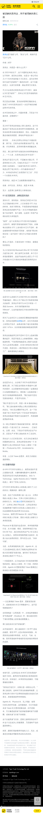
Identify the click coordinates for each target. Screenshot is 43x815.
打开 (37, 811)
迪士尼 (19, 501)
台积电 (19, 321)
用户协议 (5, 776)
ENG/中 (36, 2)
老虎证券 (14, 6)
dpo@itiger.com (14, 772)
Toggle (39, 6)
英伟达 (5, 24)
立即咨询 (37, 803)
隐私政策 (14, 776)
